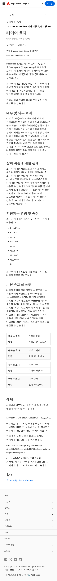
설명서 (9, 21)
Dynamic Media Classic (20, 51)
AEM (19, 21)
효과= (9, 480)
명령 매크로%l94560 (23, 480)
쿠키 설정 (32, 569)
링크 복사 (22, 45)
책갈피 (11, 45)
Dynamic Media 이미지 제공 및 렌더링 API (30, 26)
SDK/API (35, 51)
